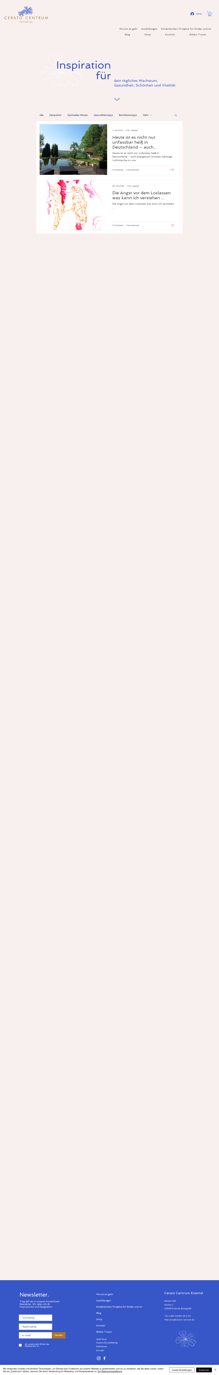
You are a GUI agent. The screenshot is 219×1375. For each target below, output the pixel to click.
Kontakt (100, 1325)
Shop (99, 1319)
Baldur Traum (104, 1332)
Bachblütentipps (128, 115)
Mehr (146, 115)
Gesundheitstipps (103, 115)
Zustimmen (204, 1369)
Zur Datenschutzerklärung (110, 1371)
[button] (210, 13)
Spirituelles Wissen (77, 115)
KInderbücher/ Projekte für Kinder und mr (106, 1307)
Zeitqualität (55, 115)
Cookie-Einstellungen (182, 1369)
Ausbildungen (103, 1300)
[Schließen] (215, 1370)
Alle (41, 115)
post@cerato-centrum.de (181, 1319)
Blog (98, 1313)
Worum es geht (104, 1294)
